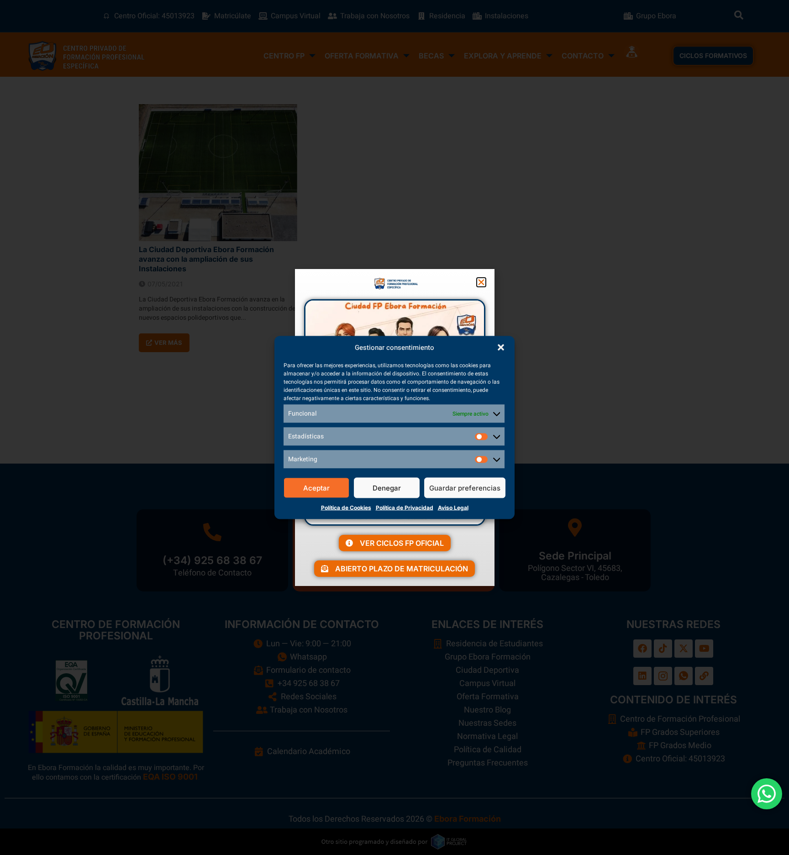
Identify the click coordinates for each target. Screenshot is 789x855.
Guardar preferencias (464, 487)
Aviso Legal (453, 507)
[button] (500, 347)
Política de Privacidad (404, 507)
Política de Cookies (346, 507)
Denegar (387, 487)
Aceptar (316, 487)
